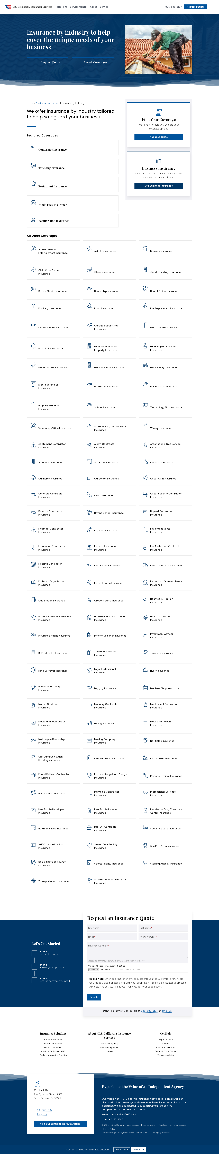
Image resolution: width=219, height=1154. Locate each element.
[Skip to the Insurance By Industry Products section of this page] (93, 62)
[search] (212, 7)
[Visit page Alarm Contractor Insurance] (109, 445)
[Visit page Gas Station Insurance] (53, 600)
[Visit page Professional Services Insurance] (165, 793)
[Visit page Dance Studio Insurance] (53, 289)
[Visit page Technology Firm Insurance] (165, 406)
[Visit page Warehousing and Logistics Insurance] (109, 427)
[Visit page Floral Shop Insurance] (109, 565)
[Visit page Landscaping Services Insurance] (165, 347)
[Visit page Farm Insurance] (109, 307)
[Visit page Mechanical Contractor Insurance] (165, 706)
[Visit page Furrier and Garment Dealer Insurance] (165, 583)
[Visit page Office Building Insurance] (109, 758)
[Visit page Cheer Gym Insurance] (165, 478)
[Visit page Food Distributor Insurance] (165, 565)
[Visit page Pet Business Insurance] (165, 385)
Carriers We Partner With (53, 1051)
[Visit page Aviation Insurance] (109, 250)
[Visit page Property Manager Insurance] (53, 406)
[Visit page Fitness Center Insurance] (53, 326)
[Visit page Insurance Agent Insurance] (53, 635)
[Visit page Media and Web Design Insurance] (53, 723)
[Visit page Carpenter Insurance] (109, 478)
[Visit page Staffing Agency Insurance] (165, 863)
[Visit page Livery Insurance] (165, 670)
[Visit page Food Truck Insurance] (72, 203)
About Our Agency (109, 1043)
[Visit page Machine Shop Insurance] (165, 688)
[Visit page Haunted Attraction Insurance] (165, 600)
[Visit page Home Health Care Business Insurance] (53, 618)
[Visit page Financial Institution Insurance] (109, 548)
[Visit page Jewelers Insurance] (165, 653)
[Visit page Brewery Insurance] (165, 250)
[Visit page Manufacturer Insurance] (53, 366)
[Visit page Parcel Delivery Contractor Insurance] (53, 776)
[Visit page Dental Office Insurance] (165, 289)
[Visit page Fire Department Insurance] (165, 307)
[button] (158, 137)
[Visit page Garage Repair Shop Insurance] (109, 326)
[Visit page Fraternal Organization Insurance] (53, 583)
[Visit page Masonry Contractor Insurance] (109, 706)
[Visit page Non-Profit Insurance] (109, 385)
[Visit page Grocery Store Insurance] (109, 600)
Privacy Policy (109, 1129)
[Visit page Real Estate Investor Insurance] (109, 811)
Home (30, 103)
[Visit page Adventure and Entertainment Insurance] (53, 250)
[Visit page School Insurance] (109, 406)
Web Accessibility (166, 1055)
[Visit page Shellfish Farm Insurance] (165, 846)
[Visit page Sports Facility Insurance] (109, 863)
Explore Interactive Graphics (53, 1055)
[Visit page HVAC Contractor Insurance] (165, 618)
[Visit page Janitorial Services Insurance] (109, 653)
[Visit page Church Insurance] (109, 270)
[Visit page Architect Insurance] (53, 462)
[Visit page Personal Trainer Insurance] (165, 776)
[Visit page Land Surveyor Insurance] (53, 670)
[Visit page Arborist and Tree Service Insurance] (165, 445)
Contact (109, 1051)
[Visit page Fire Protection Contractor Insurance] (165, 548)
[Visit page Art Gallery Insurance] (109, 462)
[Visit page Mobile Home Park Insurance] (165, 723)
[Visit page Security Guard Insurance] (165, 828)
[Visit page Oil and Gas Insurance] (165, 758)
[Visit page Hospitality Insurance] (53, 347)
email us (167, 1010)
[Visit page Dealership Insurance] (109, 289)
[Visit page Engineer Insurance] (109, 530)
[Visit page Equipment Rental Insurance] (165, 530)
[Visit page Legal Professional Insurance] (109, 670)
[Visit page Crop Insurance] (109, 495)
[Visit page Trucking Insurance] (72, 166)
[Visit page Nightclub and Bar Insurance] (53, 385)
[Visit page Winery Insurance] (165, 427)
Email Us (42, 1113)
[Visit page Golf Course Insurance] (165, 326)
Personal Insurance (53, 1039)
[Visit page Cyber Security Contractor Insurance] (165, 495)
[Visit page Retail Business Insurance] (53, 828)
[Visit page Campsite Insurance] (165, 462)
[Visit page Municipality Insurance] (165, 366)
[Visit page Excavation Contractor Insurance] (53, 548)
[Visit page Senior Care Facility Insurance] (109, 846)
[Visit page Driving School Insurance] (109, 513)
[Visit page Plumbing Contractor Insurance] (109, 793)
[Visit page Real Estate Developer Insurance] (53, 811)
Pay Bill (165, 1043)
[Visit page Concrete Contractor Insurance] (53, 495)
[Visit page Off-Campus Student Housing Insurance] (53, 758)
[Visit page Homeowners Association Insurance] (109, 618)
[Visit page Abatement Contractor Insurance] (53, 445)
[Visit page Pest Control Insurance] (53, 793)
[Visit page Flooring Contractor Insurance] (53, 565)
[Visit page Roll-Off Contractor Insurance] (109, 828)
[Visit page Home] (28, 6)
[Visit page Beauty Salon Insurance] (72, 220)
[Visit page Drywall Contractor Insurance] (165, 513)
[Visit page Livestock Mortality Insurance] (53, 688)
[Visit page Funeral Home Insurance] (109, 583)
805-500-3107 (149, 1010)
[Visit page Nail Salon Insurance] (165, 741)
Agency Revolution (160, 1125)
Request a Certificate (166, 1047)
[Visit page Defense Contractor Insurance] (53, 513)
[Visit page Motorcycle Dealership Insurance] (53, 741)
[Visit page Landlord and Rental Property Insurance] (109, 347)
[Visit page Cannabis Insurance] (53, 478)
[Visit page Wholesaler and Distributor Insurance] (109, 881)
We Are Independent (109, 1047)
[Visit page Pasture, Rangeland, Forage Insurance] (109, 776)
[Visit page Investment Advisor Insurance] (165, 635)
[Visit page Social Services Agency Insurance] (53, 863)
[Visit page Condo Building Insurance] (165, 270)
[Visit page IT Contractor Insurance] (53, 653)
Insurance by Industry (53, 1047)
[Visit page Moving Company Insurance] (109, 741)
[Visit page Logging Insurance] (109, 688)
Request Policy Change (166, 1051)
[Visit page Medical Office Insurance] (109, 366)
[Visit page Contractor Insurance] (72, 147)
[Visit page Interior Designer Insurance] (109, 635)
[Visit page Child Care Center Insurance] (53, 270)
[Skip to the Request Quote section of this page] (47, 62)
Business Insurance (47, 103)
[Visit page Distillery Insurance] (53, 307)
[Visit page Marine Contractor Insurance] (53, 706)
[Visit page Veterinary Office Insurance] (53, 427)
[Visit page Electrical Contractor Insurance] (53, 530)
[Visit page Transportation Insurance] (53, 881)
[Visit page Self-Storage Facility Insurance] (53, 846)
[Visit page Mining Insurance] (109, 723)
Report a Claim (166, 1039)
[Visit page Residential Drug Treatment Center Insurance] (165, 811)
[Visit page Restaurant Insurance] (72, 184)
